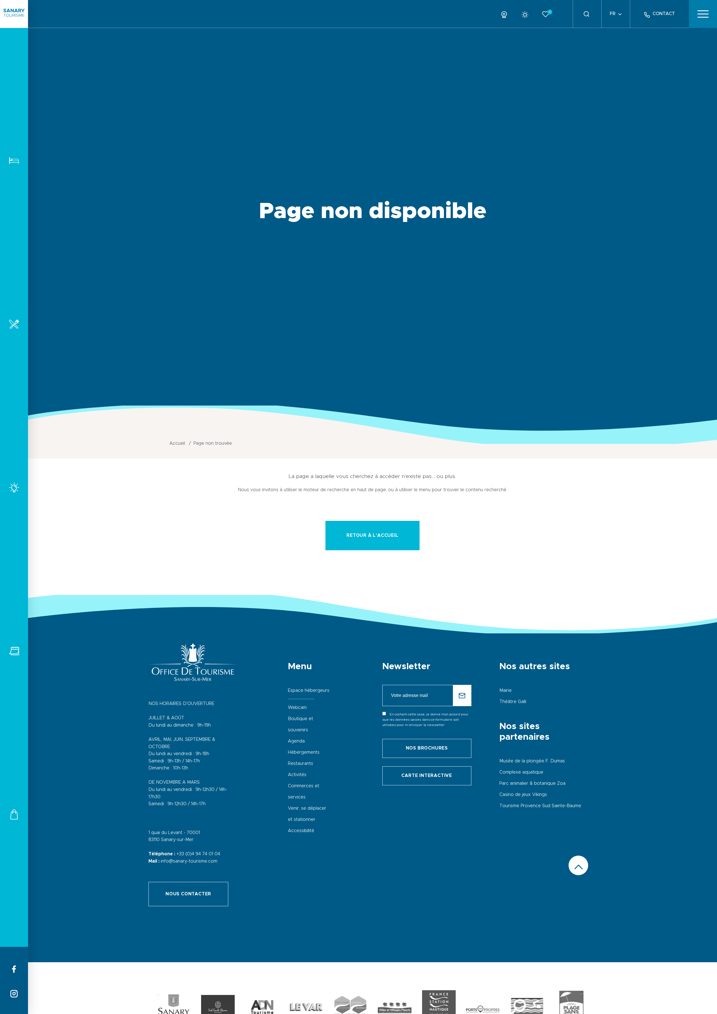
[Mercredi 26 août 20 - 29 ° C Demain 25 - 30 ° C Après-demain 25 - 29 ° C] (527, 13)
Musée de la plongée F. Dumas (532, 761)
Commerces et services (14, 814)
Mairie (505, 690)
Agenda (296, 741)
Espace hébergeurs (308, 690)
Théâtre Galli (512, 701)
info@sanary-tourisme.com (189, 861)
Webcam (297, 707)
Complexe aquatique (521, 772)
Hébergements (14, 160)
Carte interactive (426, 775)
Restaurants (14, 324)
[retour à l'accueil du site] (14, 14)
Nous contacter (188, 894)
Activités (14, 487)
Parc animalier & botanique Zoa (532, 783)
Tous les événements (14, 651)
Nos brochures (427, 748)
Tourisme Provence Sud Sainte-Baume (540, 806)
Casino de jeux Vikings (523, 794)
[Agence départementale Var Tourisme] (306, 1008)
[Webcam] (506, 13)
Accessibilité (301, 830)
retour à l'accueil (372, 535)
